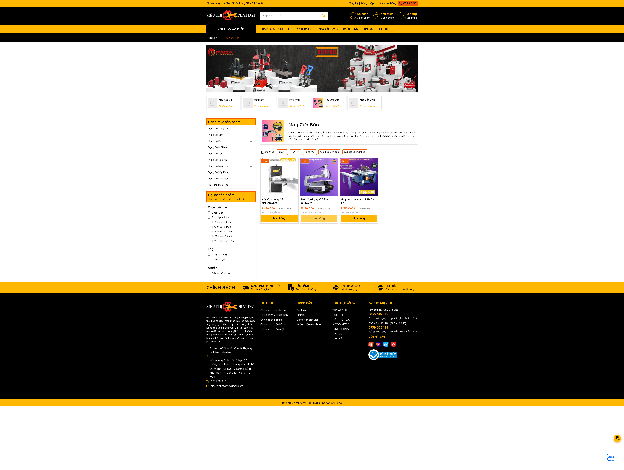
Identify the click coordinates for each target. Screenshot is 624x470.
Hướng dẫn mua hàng (309, 324)
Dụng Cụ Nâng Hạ (218, 166)
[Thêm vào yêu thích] (295, 162)
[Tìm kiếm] (323, 15)
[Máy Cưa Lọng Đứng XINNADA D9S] (279, 177)
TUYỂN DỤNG (350, 29)
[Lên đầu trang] (617, 450)
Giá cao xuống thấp (354, 151)
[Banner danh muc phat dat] (312, 68)
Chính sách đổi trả (271, 319)
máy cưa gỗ (218, 259)
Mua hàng (279, 218)
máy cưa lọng (219, 254)
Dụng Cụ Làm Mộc (218, 178)
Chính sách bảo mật (272, 329)
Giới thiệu (301, 315)
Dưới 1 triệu (218, 212)
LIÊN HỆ (383, 29)
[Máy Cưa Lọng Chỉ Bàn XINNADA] (319, 177)
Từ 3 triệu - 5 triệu (221, 226)
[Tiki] (386, 344)
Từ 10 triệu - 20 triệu (222, 236)
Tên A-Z (282, 151)
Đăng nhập (367, 3)
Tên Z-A (295, 151)
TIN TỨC (369, 29)
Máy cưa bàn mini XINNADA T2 (357, 201)
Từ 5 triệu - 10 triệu (222, 231)
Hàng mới (310, 151)
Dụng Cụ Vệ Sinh (217, 159)
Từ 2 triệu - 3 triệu (221, 222)
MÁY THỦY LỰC (304, 29)
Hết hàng (319, 218)
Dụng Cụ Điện (215, 134)
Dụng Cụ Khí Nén (217, 147)
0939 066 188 (378, 327)
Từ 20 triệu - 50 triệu (223, 241)
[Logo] (231, 15)
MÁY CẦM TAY (327, 29)
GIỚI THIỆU (284, 29)
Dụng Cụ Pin (215, 141)
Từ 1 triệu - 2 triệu (221, 217)
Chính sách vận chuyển (274, 315)
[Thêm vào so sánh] (295, 167)
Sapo (339, 403)
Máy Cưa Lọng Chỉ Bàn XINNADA (315, 201)
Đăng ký (353, 3)
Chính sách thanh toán (273, 310)
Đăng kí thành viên (307, 319)
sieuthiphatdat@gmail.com (227, 386)
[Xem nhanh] (295, 173)
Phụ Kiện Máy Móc (218, 184)
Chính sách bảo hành (273, 324)
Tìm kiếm (301, 310)
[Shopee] (371, 344)
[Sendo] (393, 344)
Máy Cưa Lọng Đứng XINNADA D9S (273, 201)
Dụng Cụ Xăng (216, 153)
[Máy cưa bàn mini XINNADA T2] (359, 177)
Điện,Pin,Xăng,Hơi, (221, 273)
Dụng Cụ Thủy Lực (218, 128)
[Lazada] (378, 344)
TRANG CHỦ (267, 29)
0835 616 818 (409, 3)
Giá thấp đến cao (329, 151)
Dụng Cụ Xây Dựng (218, 172)
